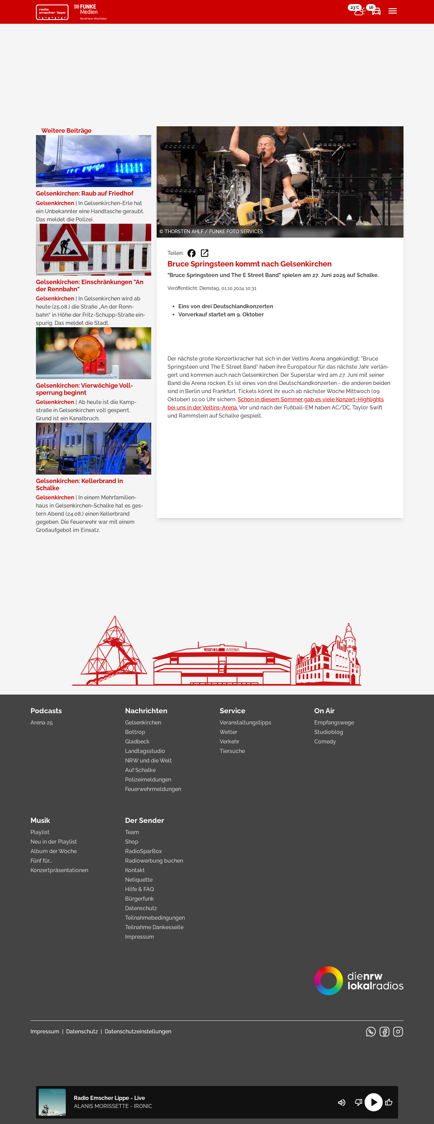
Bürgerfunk (139, 899)
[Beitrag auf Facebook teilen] (192, 253)
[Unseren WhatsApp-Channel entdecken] (371, 1031)
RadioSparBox (143, 851)
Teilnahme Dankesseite (154, 927)
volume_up (342, 1102)
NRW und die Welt (148, 760)
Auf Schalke (140, 770)
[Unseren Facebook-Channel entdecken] (384, 1031)
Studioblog (328, 732)
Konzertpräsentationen (59, 870)
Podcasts (46, 710)
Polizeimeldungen (148, 779)
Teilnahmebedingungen (155, 918)
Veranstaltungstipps (245, 722)
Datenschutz (141, 908)
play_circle (373, 1102)
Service (232, 710)
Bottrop (135, 732)
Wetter (228, 732)
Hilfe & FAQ (139, 889)
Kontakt (135, 870)
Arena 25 (42, 722)
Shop (131, 842)
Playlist (40, 832)
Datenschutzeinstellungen (138, 1031)
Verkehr (229, 741)
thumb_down (359, 1102)
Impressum (139, 937)
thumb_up (388, 1102)
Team (132, 832)
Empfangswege (334, 722)
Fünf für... (41, 861)
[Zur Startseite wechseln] (52, 12)
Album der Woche (54, 851)
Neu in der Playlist (54, 842)
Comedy (325, 741)
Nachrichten (146, 710)
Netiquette (139, 880)
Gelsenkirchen (143, 722)
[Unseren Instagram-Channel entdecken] (398, 1031)
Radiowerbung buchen (154, 861)
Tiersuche (232, 751)
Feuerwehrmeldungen (153, 789)
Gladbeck (137, 741)
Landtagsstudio (145, 751)
